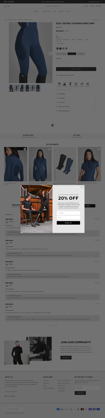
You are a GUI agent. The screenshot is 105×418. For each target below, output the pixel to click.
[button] (68, 222)
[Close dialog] (82, 187)
